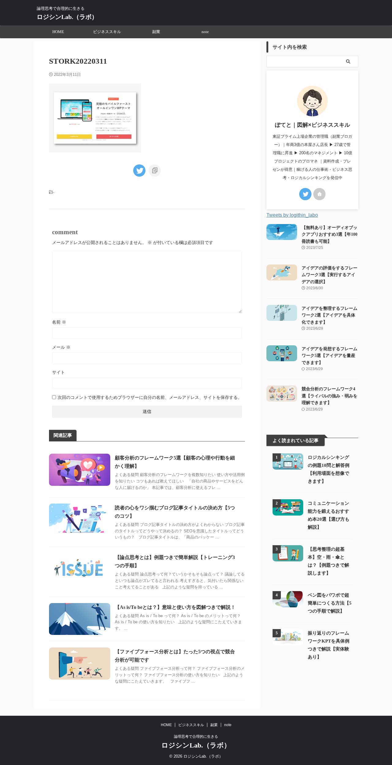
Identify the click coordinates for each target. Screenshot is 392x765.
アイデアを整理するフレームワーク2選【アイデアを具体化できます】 (329, 315)
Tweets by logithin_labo (292, 215)
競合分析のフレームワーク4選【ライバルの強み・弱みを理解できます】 (329, 395)
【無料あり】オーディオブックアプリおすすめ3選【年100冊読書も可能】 (329, 234)
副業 (156, 31)
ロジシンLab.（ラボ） (67, 16)
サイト (58, 372)
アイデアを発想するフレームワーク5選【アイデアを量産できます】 (329, 355)
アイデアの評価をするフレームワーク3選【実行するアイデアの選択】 (329, 274)
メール (61, 347)
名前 (59, 322)
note (205, 31)
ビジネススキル (107, 31)
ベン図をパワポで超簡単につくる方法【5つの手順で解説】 (330, 602)
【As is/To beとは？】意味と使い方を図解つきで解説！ (175, 607)
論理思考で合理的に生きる (196, 736)
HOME (58, 31)
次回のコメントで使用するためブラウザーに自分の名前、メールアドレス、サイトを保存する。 (150, 397)
